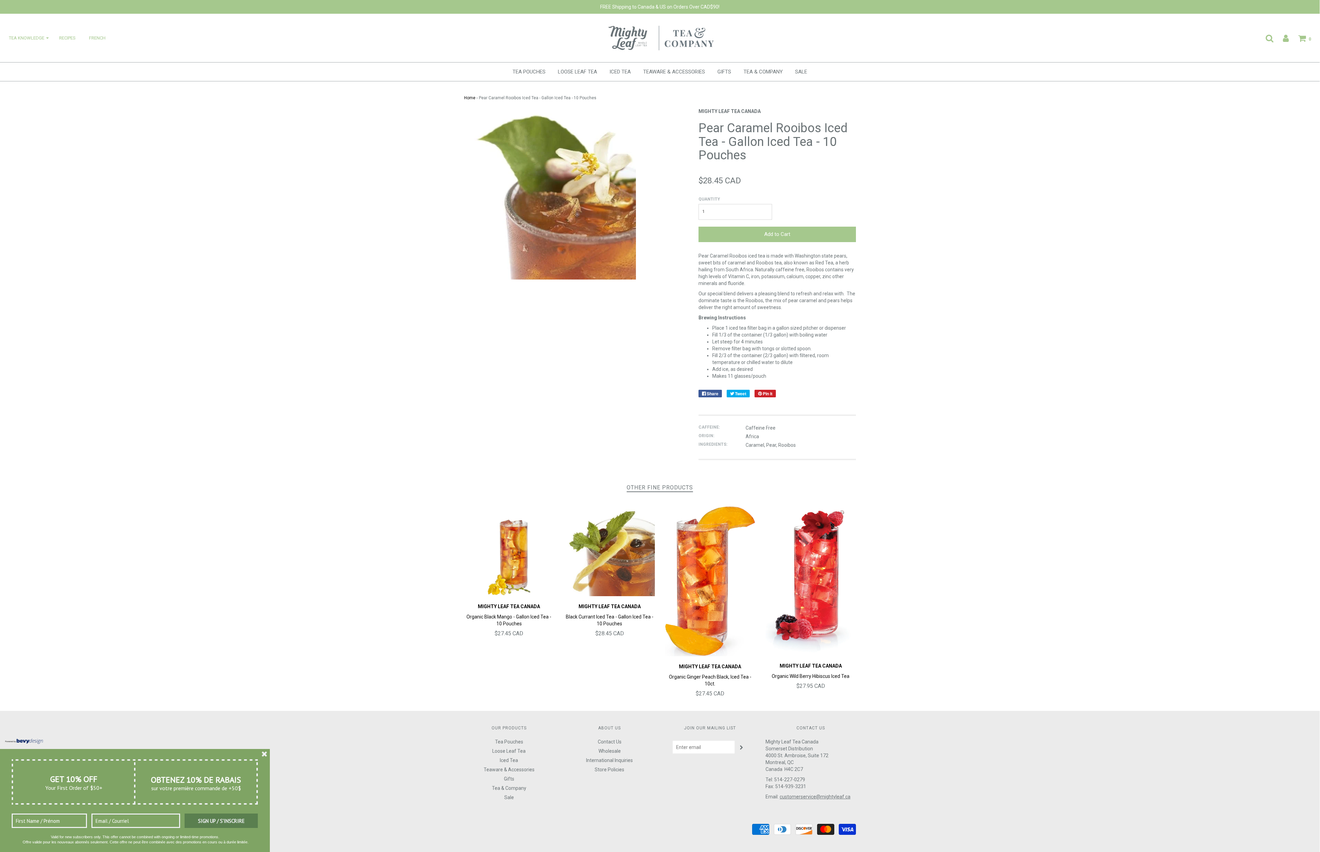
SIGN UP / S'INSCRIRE (221, 821)
